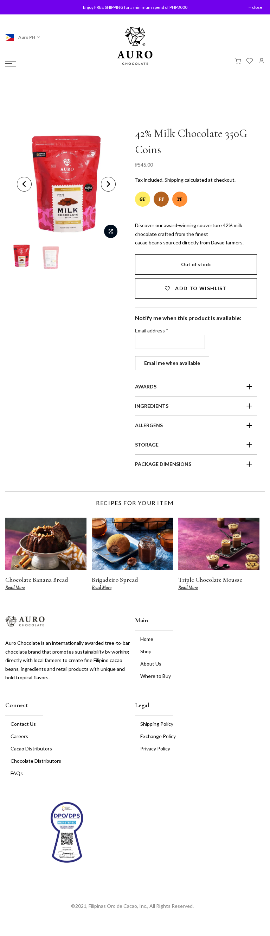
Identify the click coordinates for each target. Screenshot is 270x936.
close (17, 7)
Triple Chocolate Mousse (210, 580)
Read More (15, 587)
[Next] (108, 184)
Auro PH (26, 37)
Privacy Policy (155, 748)
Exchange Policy (158, 736)
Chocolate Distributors (36, 761)
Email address (151, 330)
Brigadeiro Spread (115, 580)
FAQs (17, 773)
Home (146, 639)
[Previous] (24, 184)
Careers (19, 736)
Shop (146, 651)
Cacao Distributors (31, 748)
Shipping (174, 180)
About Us (150, 664)
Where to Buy (155, 676)
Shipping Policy (156, 724)
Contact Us (23, 724)
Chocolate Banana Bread (36, 580)
